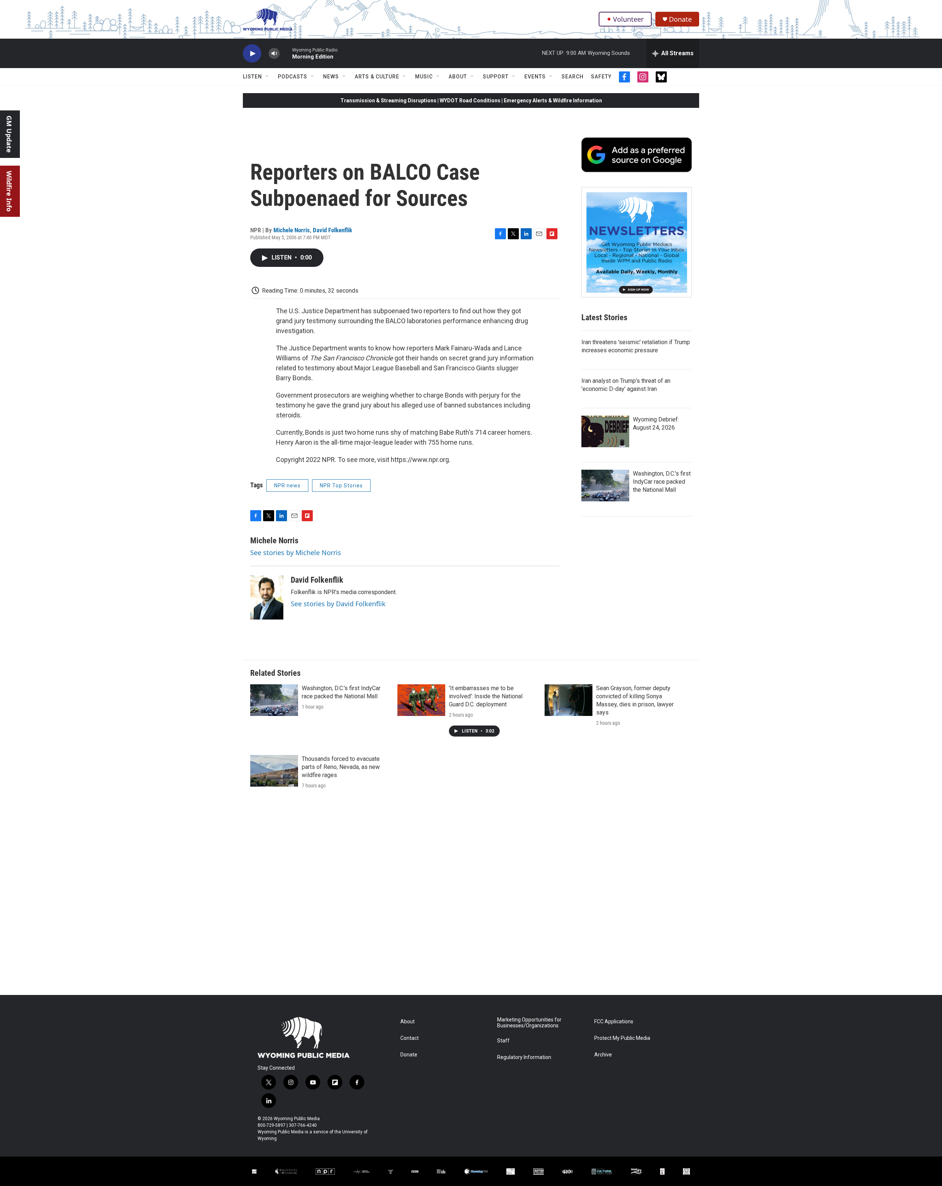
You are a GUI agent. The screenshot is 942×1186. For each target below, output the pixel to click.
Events (535, 77)
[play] (252, 53)
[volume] (274, 53)
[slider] (286, 53)
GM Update (9, 134)
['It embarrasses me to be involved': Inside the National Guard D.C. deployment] (421, 700)
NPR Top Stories (341, 485)
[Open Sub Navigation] (267, 77)
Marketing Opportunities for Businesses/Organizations (529, 1022)
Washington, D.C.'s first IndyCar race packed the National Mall (662, 481)
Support (496, 77)
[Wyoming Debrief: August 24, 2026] (605, 431)
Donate (680, 19)
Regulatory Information (524, 1057)
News (331, 77)
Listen (252, 77)
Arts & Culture (377, 77)
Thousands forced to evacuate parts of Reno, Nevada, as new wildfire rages (341, 767)
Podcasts (292, 77)
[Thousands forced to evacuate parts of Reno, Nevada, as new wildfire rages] (274, 771)
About (458, 77)
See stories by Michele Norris (295, 552)
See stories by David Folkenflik (338, 603)
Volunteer (628, 19)
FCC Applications (613, 1021)
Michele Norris (291, 230)
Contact (409, 1038)
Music (424, 77)
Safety (601, 77)
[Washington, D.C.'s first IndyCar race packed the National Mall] (605, 485)
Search (573, 77)
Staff (503, 1041)
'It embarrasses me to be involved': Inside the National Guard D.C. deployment (486, 696)
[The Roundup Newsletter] (636, 242)
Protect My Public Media (622, 1038)
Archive (603, 1055)
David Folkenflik (332, 230)
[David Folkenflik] (266, 597)
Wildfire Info (9, 191)
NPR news (287, 485)
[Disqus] (471, 896)
